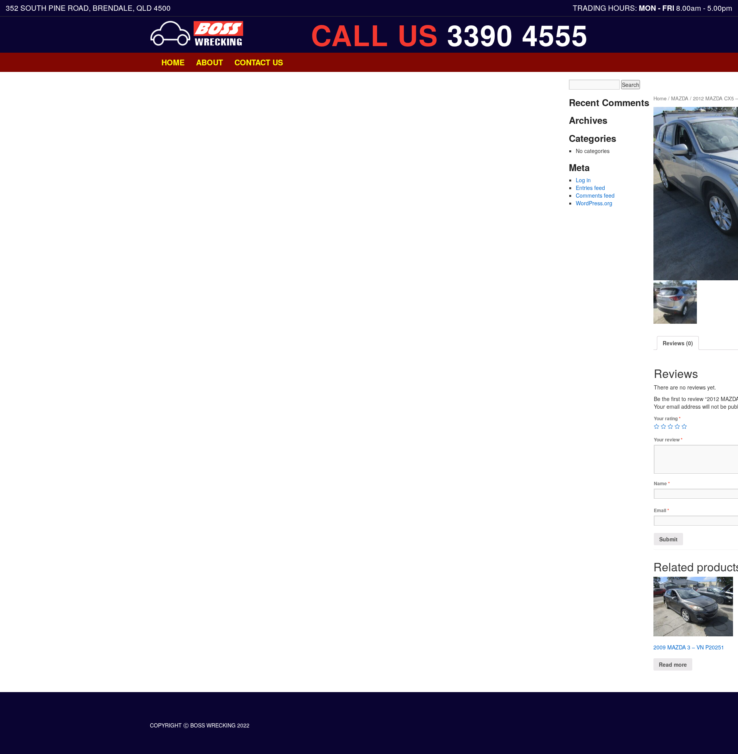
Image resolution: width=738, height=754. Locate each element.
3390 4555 (517, 34)
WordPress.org (594, 203)
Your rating (667, 418)
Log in (583, 180)
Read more (673, 664)
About (209, 62)
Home (172, 62)
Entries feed (590, 187)
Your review (668, 439)
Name (662, 483)
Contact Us (258, 62)
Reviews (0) (678, 343)
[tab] (678, 343)
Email (661, 510)
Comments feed (595, 195)
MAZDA (679, 98)
